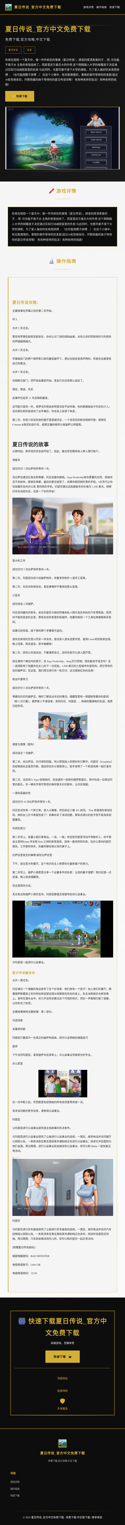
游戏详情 (88, 7)
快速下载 (114, 7)
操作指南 (101, 7)
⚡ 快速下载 (19, 96)
